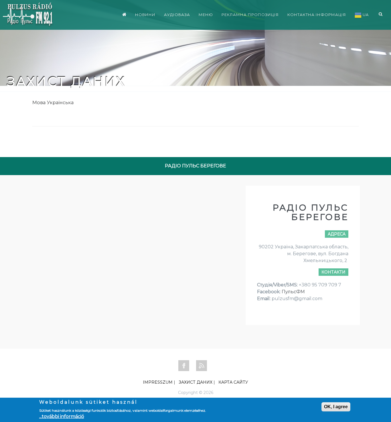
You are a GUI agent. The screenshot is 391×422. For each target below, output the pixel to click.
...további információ (61, 416)
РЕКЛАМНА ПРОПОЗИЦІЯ (250, 14)
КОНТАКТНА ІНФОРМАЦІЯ (316, 14)
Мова (39, 102)
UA (365, 14)
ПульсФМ (293, 291)
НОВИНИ (145, 14)
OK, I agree (336, 406)
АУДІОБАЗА (177, 14)
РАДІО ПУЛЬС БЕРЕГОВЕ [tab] (195, 166)
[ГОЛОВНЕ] (124, 14)
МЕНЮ (206, 14)
